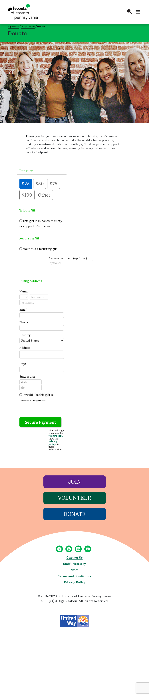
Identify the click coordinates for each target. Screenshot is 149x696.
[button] (129, 12)
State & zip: (27, 376)
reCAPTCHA (56, 436)
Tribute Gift (28, 210)
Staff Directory (74, 563)
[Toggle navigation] (138, 12)
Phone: (24, 322)
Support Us (13, 26)
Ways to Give (28, 26)
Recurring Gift (30, 238)
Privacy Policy (74, 582)
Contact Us (75, 557)
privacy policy (53, 442)
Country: (25, 335)
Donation (26, 171)
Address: (25, 347)
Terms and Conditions (74, 576)
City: (22, 364)
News (74, 570)
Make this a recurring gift (40, 249)
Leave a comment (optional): (68, 258)
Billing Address (30, 281)
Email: (23, 309)
